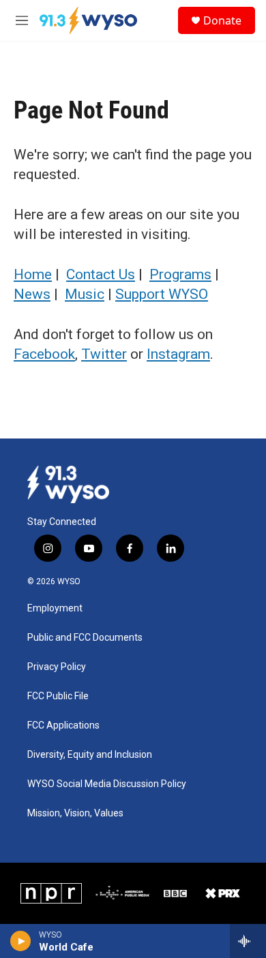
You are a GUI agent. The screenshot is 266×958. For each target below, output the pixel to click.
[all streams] (248, 941)
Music (84, 294)
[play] (20, 941)
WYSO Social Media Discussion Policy (106, 784)
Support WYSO (161, 294)
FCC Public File (58, 696)
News (32, 294)
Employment (55, 608)
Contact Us (100, 274)
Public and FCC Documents (85, 638)
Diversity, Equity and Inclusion (89, 755)
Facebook (44, 354)
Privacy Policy (56, 667)
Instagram (178, 354)
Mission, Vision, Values (75, 813)
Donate (222, 20)
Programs (180, 274)
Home (33, 274)
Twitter (104, 354)
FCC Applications (63, 725)
